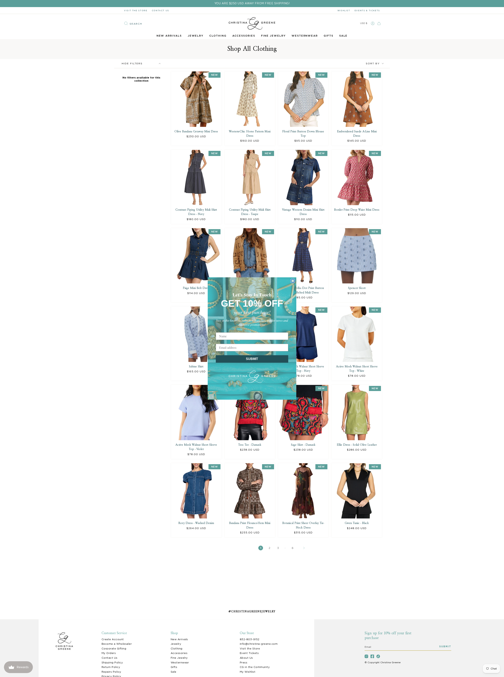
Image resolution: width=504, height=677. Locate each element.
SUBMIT (252, 359)
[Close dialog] (293, 281)
